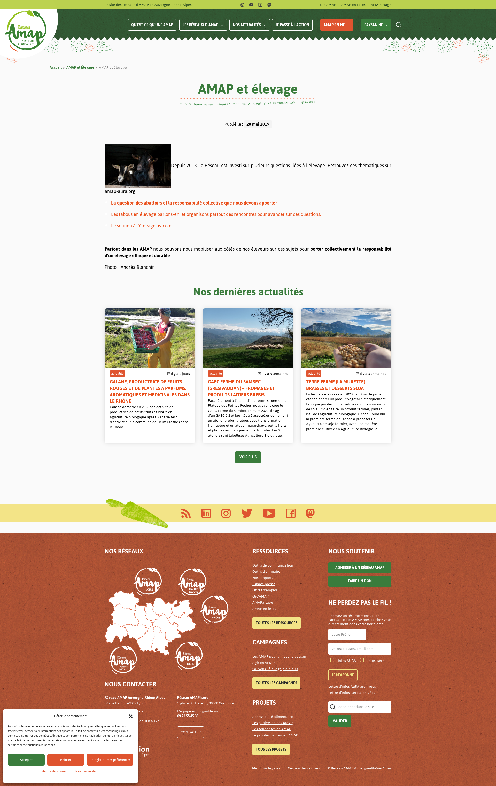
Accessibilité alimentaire (272, 716)
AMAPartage (381, 4)
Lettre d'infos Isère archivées (351, 692)
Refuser (65, 760)
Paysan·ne (373, 24)
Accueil (56, 67)
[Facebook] (260, 4)
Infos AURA (347, 660)
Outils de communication (272, 565)
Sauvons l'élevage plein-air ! (275, 668)
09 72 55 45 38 (187, 716)
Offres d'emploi (264, 590)
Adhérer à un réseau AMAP (359, 567)
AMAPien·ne (334, 24)
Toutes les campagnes (276, 683)
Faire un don (360, 581)
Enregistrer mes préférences (110, 760)
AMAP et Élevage (80, 67)
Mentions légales (85, 771)
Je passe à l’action (292, 24)
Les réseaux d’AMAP (200, 24)
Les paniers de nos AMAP (272, 722)
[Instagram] (242, 4)
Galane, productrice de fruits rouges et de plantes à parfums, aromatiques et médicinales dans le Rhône (150, 391)
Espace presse (263, 583)
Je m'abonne (343, 675)
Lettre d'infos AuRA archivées (352, 686)
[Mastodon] (269, 4)
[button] (130, 716)
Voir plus (248, 457)
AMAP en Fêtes (353, 4)
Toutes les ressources (276, 622)
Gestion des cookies (54, 771)
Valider (340, 721)
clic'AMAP (328, 4)
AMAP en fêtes (264, 608)
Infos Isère (376, 660)
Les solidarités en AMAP (271, 729)
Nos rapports (262, 577)
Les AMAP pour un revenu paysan (279, 656)
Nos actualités (247, 24)
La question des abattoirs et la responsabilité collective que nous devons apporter (194, 202)
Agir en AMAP (263, 662)
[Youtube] (251, 4)
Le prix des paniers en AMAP (275, 735)
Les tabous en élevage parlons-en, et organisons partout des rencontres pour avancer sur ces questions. (216, 214)
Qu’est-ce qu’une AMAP (152, 24)
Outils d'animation (267, 571)
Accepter (26, 760)
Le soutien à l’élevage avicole (141, 225)
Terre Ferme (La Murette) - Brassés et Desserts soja (337, 385)
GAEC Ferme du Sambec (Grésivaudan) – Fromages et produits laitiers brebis (241, 388)
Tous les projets (271, 749)
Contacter (191, 732)
